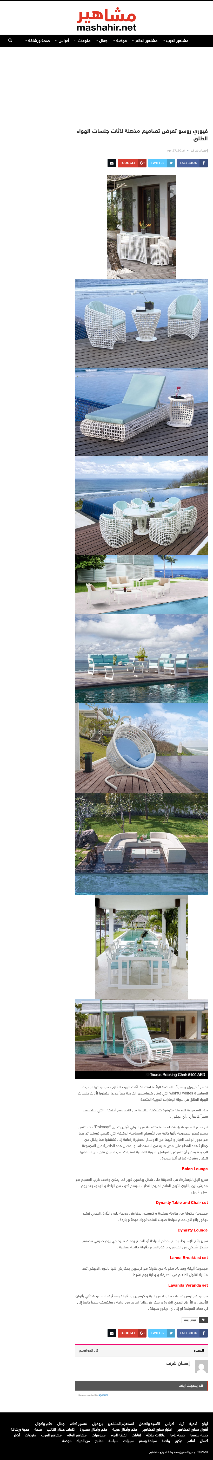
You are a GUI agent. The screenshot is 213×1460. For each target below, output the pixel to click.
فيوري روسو (190, 1320)
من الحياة (83, 1441)
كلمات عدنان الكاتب (61, 1430)
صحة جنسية (199, 1435)
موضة (121, 40)
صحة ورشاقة (39, 40)
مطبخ (99, 1441)
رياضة (166, 1441)
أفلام (191, 1441)
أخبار (17, 1435)
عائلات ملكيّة (155, 1435)
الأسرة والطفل (149, 1424)
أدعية (193, 1424)
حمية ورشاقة (20, 1430)
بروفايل (97, 1424)
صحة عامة (177, 1435)
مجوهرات (98, 1435)
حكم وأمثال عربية (124, 1430)
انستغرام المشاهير (121, 1424)
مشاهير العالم (146, 40)
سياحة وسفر (148, 1441)
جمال (103, 40)
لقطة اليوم (119, 1435)
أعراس (64, 40)
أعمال (204, 1441)
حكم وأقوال (43, 1424)
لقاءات (136, 1435)
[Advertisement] (106, 85)
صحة (38, 1430)
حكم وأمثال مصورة (93, 1430)
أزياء (181, 1424)
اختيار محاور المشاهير (157, 1430)
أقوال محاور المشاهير (192, 1430)
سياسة (113, 1441)
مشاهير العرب (177, 40)
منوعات (84, 40)
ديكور (178, 1441)
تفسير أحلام (78, 1424)
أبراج (205, 1424)
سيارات (128, 1441)
